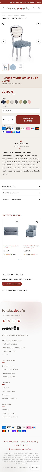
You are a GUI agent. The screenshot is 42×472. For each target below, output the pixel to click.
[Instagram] (9, 321)
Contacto (5, 355)
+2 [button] (16, 254)
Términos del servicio (10, 417)
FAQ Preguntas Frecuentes (12, 340)
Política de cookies (9, 413)
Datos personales (8, 391)
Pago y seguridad (8, 373)
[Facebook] (4, 321)
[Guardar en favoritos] (3, 24)
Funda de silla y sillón (16, 15)
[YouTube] (19, 321)
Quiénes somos (7, 366)
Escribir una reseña (12, 284)
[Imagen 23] (20, 67)
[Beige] (7, 102)
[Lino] (20, 102)
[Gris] (16, 102)
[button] (4, 254)
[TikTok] (14, 321)
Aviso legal (6, 410)
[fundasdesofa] (18, 8)
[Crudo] (12, 102)
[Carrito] (38, 8)
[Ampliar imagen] (38, 24)
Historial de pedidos (9, 398)
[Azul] (3, 102)
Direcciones (6, 395)
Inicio (4, 15)
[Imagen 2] (5, 67)
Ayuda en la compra (9, 344)
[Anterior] (3, 41)
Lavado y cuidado (8, 351)
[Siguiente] (38, 41)
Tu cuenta (5, 388)
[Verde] (25, 102)
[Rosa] (29, 102)
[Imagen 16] (12, 67)
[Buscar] (34, 8)
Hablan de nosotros (9, 377)
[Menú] (3, 8)
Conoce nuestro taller (10, 369)
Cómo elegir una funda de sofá (13, 347)
